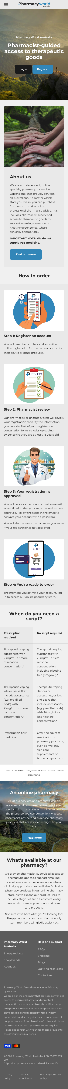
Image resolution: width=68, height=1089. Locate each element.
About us (10, 966)
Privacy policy (8, 1076)
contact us (24, 918)
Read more (34, 837)
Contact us (45, 975)
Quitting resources (50, 969)
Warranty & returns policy (51, 1076)
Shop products (13, 953)
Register (43, 69)
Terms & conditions (25, 1076)
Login (23, 69)
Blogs (42, 962)
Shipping (44, 955)
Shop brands (12, 960)
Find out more (26, 254)
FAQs (41, 949)
